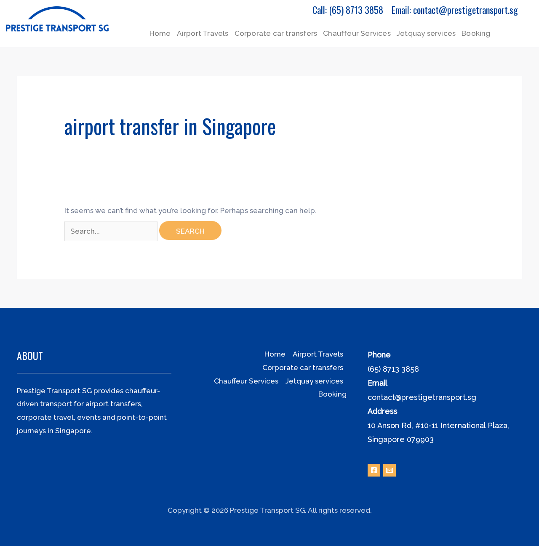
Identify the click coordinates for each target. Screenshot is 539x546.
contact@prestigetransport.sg (422, 397)
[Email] (389, 470)
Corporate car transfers (276, 33)
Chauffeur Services (357, 33)
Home (160, 33)
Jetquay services (426, 33)
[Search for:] (111, 231)
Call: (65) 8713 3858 (347, 9)
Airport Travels (203, 33)
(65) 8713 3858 (393, 369)
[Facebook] (374, 470)
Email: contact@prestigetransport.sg (455, 9)
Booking (476, 33)
